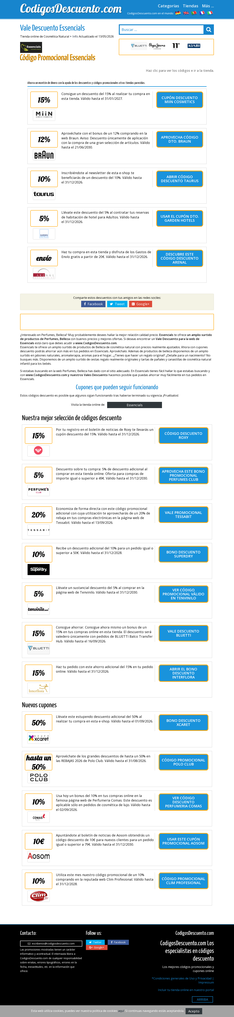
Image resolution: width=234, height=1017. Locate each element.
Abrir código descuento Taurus (180, 178)
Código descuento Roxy (183, 435)
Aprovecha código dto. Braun (179, 139)
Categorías (168, 5)
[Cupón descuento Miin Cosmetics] (44, 115)
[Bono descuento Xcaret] (38, 738)
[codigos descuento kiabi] (194, 46)
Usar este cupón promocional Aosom (183, 841)
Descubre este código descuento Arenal (180, 258)
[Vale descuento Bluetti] (38, 648)
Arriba (202, 999)
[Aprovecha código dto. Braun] (44, 154)
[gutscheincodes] (178, 13)
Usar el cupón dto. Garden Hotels (180, 218)
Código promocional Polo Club (183, 762)
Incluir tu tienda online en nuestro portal (186, 990)
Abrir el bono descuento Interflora (183, 673)
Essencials (135, 405)
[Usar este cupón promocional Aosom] (38, 856)
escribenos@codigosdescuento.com (52, 943)
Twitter (96, 942)
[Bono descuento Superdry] (38, 569)
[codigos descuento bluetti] (139, 46)
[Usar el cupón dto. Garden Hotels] (44, 233)
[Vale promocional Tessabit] (38, 530)
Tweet (119, 304)
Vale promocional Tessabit (183, 514)
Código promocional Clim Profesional (183, 880)
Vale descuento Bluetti (183, 633)
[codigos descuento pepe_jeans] (157, 46)
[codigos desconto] (194, 13)
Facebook (94, 304)
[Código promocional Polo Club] (38, 777)
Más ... (208, 5)
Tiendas (190, 5)
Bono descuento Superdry (183, 554)
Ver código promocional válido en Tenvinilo (183, 593)
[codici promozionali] (210, 13)
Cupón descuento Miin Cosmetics (180, 99)
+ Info (74, 36)
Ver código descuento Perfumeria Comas (183, 801)
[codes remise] (202, 13)
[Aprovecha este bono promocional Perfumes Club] (38, 490)
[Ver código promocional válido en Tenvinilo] (38, 609)
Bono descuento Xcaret (183, 722)
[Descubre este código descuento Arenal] (44, 273)
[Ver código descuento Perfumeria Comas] (38, 817)
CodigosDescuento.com (67, 8)
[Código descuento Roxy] (38, 451)
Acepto (193, 1011)
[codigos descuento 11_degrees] (175, 46)
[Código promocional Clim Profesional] (38, 896)
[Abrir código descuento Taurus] (44, 194)
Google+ (142, 304)
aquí (121, 1011)
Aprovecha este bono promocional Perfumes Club (183, 475)
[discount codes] (186, 13)
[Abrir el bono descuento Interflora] (38, 688)
